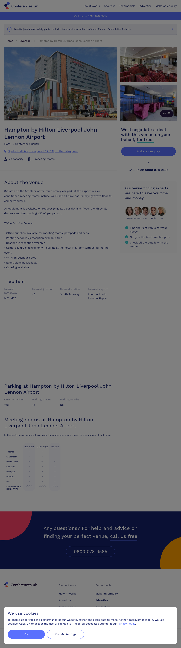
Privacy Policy (126, 623)
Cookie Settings (65, 634)
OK (26, 634)
